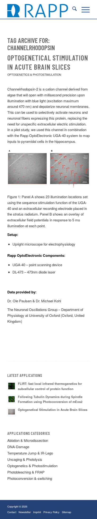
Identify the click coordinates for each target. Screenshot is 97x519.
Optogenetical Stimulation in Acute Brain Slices (52, 410)
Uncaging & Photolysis (24, 459)
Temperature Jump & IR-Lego (30, 453)
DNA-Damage (18, 446)
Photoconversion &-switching (29, 478)
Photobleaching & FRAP (25, 472)
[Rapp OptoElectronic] (40, 9)
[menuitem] (72, 9)
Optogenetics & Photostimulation (34, 74)
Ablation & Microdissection (27, 440)
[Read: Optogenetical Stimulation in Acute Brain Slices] (11, 412)
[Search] (72, 9)
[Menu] (83, 9)
